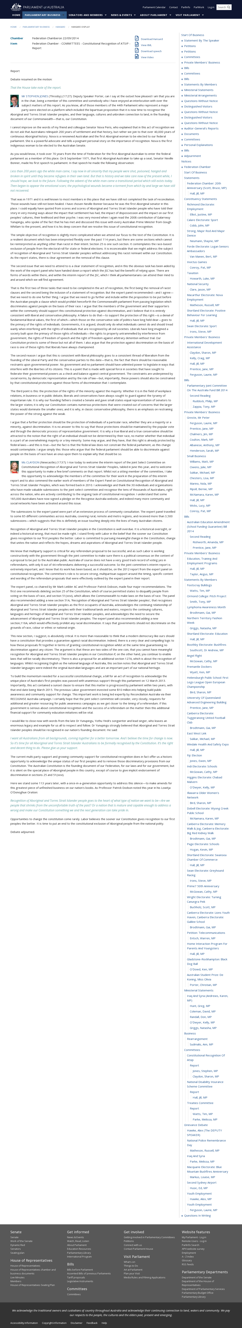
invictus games (197, 262)
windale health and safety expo (208, 744)
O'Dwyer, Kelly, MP (202, 787)
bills (186, 68)
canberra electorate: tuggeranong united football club (206, 717)
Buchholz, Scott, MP (203, 907)
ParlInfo (185, 7)
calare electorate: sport (202, 220)
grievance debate (196, 1125)
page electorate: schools (203, 844)
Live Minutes (17, 1277)
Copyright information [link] (54, 1323)
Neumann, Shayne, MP (204, 241)
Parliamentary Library (79, 1252)
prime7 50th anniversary (203, 886)
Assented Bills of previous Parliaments (89, 1273)
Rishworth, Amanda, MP (208, 542)
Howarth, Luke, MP (202, 278)
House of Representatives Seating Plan (32, 1285)
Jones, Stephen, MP (205, 1071)
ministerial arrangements (200, 95)
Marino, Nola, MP (201, 483)
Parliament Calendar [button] (154, 7)
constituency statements (200, 199)
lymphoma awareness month (206, 607)
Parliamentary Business (42, 15)
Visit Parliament (188, 15)
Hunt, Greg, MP (200, 1006)
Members (15, 1281)
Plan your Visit (132, 1273)
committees (192, 57)
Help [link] (104, 1323)
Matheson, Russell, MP (205, 305)
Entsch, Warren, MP (203, 938)
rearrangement (197, 1039)
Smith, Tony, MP (200, 601)
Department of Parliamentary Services (203, 1289)
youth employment (199, 1193)
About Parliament (153, 15)
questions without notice (201, 101)
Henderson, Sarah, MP (204, 450)
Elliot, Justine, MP (201, 214)
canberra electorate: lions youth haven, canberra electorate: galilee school (208, 917)
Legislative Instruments (80, 1281)
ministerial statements (198, 90)
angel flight (194, 655)
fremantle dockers (199, 666)
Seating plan (17, 1252)
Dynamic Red (17, 1245)
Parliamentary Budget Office (197, 1292)
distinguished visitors (198, 106)
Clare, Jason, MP (200, 289)
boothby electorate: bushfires (206, 644)
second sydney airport (201, 1182)
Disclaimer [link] (76, 1323)
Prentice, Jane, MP (202, 369)
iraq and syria (196, 1156)
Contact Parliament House (138, 1248)
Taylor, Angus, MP (201, 574)
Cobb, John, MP (199, 225)
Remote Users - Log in (194, 1241)
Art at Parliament (133, 1269)
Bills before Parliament (80, 1269)
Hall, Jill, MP (197, 193)
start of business (192, 35)
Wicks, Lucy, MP (200, 505)
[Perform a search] (229, 7)
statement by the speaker (201, 40)
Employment (189, 1252)
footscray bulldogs (199, 585)
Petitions (129, 1241)
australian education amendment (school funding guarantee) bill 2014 (208, 526)
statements (191, 178)
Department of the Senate (197, 1277)
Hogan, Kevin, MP (201, 849)
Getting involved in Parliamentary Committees (149, 1237)
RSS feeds (188, 1264)
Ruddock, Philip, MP (205, 401)
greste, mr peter (198, 417)
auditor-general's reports (201, 128)
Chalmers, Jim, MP (201, 434)
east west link (196, 733)
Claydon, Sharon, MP (203, 352)
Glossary (187, 1260)
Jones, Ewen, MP (201, 761)
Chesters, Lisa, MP (202, 478)
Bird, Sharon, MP (200, 692)
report (194, 1065)
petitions (190, 46)
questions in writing (197, 1215)
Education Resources (79, 1248)
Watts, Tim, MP (200, 590)
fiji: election (194, 755)
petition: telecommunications (206, 933)
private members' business (202, 62)
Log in (211, 7)
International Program (79, 1256)
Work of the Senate (21, 1241)
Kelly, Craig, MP (200, 358)
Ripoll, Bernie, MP (201, 489)
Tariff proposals (76, 1277)
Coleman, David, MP (203, 1011)
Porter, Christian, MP (203, 985)
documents (191, 134)
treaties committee (200, 1103)
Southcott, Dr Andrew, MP (207, 650)
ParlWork (199, 7)
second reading (200, 395)
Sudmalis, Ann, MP (201, 1044)
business (190, 1033)
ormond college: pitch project (206, 596)
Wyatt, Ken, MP (200, 672)
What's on (129, 1262)
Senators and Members (86, 15)
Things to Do (131, 1265)
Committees (74, 1294)
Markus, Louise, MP (202, 1177)
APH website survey (193, 1248)
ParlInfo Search (190, 1245)
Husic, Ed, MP (199, 1188)
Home (16, 15)
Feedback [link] (92, 1323)
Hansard (60, 26)
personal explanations (198, 145)
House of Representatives (25, 1265)
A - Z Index (188, 1256)
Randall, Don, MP (201, 1017)
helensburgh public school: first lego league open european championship (207, 682)
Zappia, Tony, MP (204, 406)
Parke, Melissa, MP (205, 1119)
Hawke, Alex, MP (201, 1199)
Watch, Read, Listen (78, 1241)
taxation (192, 273)
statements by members (200, 84)
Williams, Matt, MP (202, 461)
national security (198, 284)
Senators (15, 1248)
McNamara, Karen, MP (204, 494)
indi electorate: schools (202, 766)
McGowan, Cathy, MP (203, 661)
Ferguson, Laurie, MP (203, 374)
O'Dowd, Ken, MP (201, 969)
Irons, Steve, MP (201, 331)
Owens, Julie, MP (201, 467)
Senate (14, 1237)
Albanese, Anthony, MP (205, 445)
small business (196, 456)
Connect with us (133, 1245)
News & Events (121, 15)
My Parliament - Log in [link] (194, 1237)
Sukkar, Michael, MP (202, 472)
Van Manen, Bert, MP (203, 256)
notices (186, 161)
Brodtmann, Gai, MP (203, 612)
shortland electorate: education (207, 633)
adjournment (192, 156)
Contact (173, 7)
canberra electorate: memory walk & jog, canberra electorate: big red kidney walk (208, 828)
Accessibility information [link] (24, 1323)
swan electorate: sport (202, 326)
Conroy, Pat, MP (200, 267)
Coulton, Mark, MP (201, 439)
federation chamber (197, 167)
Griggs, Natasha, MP (203, 628)
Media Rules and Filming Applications (144, 1277)
